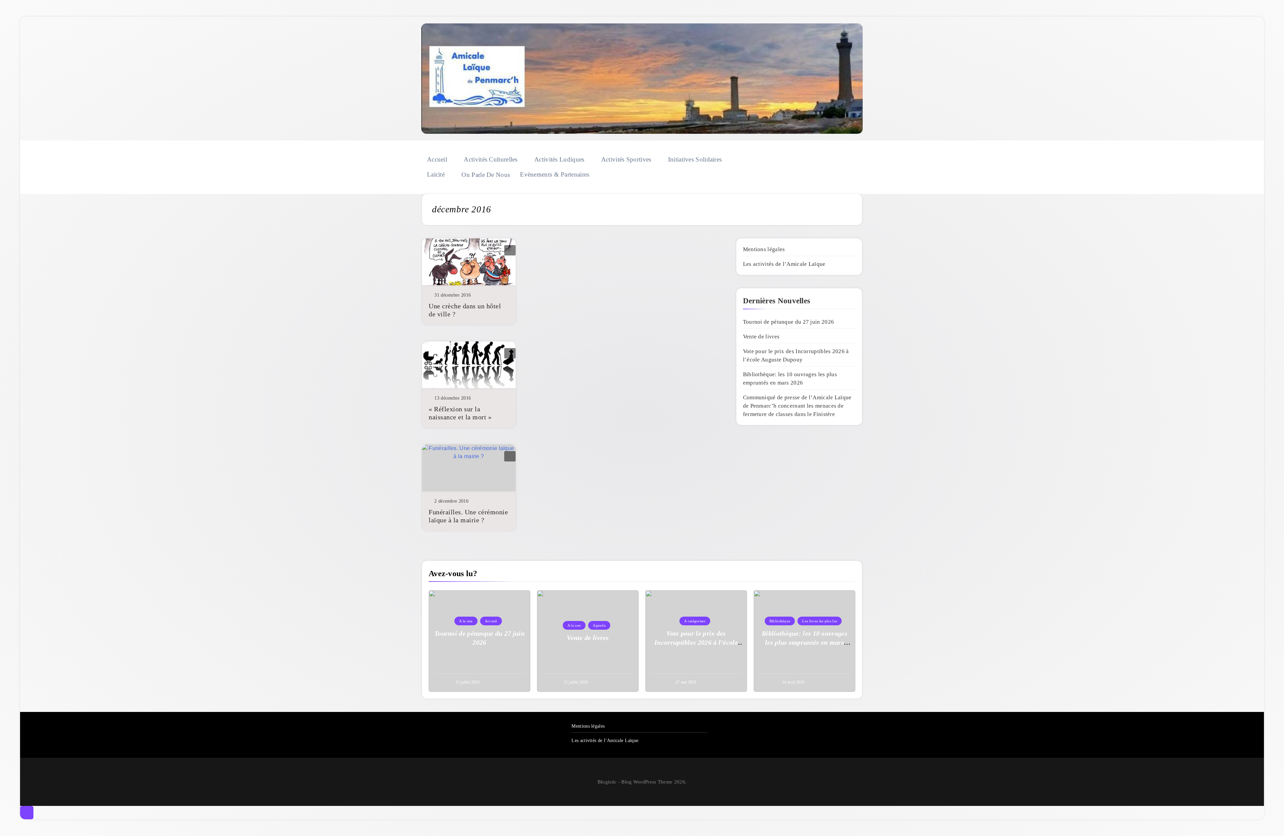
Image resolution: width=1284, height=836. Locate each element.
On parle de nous (485, 174)
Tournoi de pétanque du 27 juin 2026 (788, 322)
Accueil (437, 159)
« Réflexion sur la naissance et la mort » (460, 413)
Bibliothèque (779, 621)
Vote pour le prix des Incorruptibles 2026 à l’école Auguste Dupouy (696, 642)
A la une (465, 621)
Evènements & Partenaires (554, 174)
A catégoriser (695, 621)
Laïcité (436, 174)
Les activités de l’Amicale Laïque (784, 264)
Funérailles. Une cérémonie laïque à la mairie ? (468, 516)
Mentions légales (764, 249)
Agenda (599, 625)
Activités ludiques (559, 159)
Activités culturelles (490, 159)
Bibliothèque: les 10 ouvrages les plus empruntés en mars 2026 (804, 642)
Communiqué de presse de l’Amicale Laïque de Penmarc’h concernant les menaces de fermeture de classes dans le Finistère (797, 405)
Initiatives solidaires (695, 159)
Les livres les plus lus (819, 621)
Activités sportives (626, 159)
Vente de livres (761, 336)
